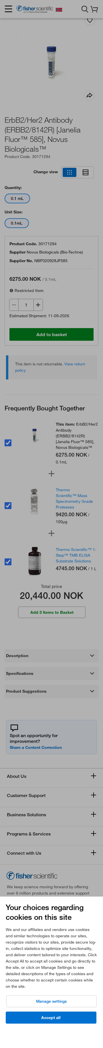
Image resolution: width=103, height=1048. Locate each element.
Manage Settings (51, 1001)
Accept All (51, 1017)
